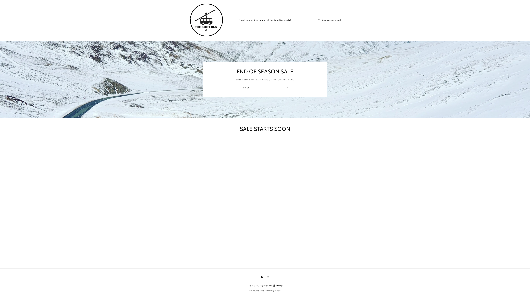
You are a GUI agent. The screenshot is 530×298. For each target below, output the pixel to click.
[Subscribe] (287, 88)
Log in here (276, 291)
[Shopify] (278, 286)
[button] (329, 20)
